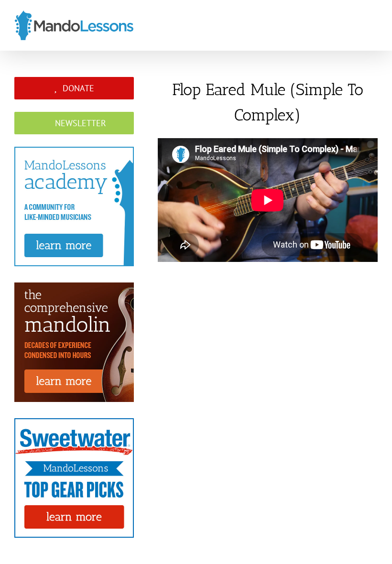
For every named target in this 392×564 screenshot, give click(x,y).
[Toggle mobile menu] (374, 27)
